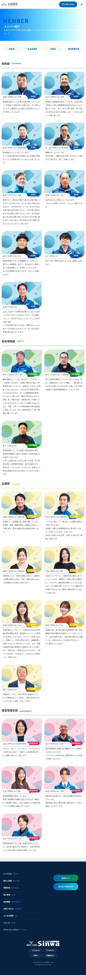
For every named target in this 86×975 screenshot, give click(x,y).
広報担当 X (50, 955)
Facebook (50, 950)
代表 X (35, 955)
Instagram (36, 950)
